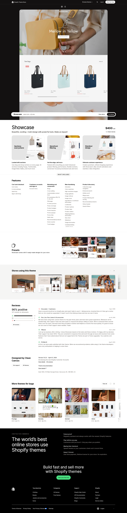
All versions (49, 362)
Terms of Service (16, 508)
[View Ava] (70, 247)
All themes (26, 365)
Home (34, 501)
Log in (102, 2)
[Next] (114, 270)
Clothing (35, 492)
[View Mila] (97, 247)
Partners (97, 495)
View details (41, 362)
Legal (96, 498)
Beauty (35, 495)
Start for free (110, 2)
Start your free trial (63, 477)
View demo (102, 114)
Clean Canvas (111, 131)
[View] (23, 284)
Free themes (57, 495)
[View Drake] (79, 247)
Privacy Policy (27, 508)
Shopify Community (79, 498)
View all (105, 383)
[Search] (97, 2)
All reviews (16, 324)
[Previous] (110, 270)
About (97, 492)
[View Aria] (88, 247)
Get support (16, 365)
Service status (99, 501)
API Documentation (79, 495)
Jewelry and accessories (39, 498)
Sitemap (51, 508)
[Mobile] (65, 6)
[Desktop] (62, 6)
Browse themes (86, 2)
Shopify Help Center (80, 492)
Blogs (76, 501)
